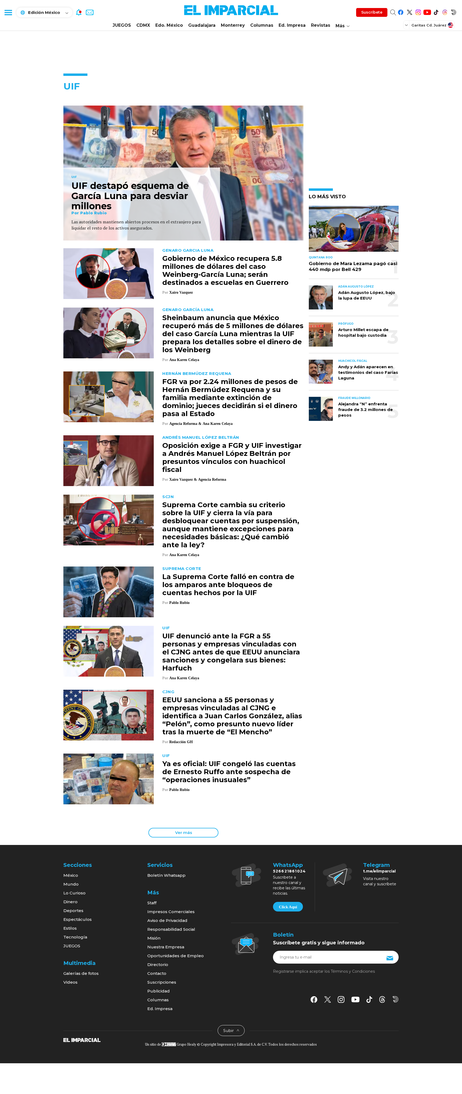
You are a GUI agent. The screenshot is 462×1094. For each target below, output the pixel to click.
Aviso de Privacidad (167, 920)
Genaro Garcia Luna (187, 250)
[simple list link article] (354, 231)
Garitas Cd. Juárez (428, 25)
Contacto (156, 973)
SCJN (168, 497)
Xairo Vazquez (181, 292)
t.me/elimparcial (379, 871)
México (70, 875)
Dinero (70, 901)
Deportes (73, 910)
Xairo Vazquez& (183, 480)
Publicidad (158, 991)
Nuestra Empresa (165, 946)
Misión (153, 938)
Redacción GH (181, 742)
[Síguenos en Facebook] (400, 11)
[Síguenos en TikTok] (436, 11)
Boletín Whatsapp (166, 875)
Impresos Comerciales (171, 911)
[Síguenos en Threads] (444, 11)
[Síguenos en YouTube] (427, 11)
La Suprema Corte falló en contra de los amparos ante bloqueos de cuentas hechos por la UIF (228, 584)
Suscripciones (161, 982)
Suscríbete (371, 12)
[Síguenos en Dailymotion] (453, 11)
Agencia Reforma (212, 480)
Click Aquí (288, 907)
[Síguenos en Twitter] (409, 11)
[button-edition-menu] (407, 24)
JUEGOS (122, 25)
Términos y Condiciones (353, 971)
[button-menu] (8, 12)
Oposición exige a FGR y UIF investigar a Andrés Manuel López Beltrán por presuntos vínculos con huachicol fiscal (232, 457)
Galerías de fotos (81, 973)
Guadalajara (201, 25)
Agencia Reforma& (185, 424)
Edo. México (169, 25)
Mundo (71, 884)
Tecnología (75, 937)
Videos (70, 982)
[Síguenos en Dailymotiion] (395, 999)
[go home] (82, 1040)
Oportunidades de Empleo (175, 955)
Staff (151, 902)
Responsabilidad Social (171, 929)
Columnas (261, 25)
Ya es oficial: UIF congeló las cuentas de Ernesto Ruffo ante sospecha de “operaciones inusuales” (229, 771)
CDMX (143, 25)
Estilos (70, 928)
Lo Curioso (74, 892)
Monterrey (233, 25)
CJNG (168, 692)
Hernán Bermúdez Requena (196, 373)
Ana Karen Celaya (184, 360)
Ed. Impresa (292, 25)
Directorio (157, 964)
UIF (74, 177)
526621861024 (289, 871)
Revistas (320, 25)
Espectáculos (77, 919)
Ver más (183, 832)
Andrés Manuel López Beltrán (200, 437)
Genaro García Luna (187, 310)
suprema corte (181, 569)
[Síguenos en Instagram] (418, 11)
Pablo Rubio (93, 213)
